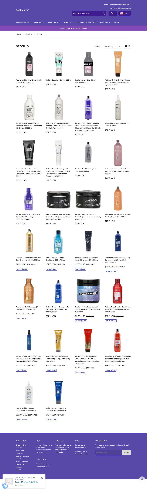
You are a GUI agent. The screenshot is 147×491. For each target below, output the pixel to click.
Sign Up (126, 453)
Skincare (38, 22)
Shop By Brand (23, 22)
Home (18, 34)
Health (18, 470)
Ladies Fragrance (85, 22)
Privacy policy (80, 445)
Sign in (112, 8)
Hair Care (104, 22)
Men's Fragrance (22, 461)
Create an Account (124, 8)
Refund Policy (80, 447)
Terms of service (81, 454)
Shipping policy (81, 451)
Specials (28, 34)
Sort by (97, 46)
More (116, 22)
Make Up (68, 22)
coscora (22, 9)
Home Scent (20, 464)
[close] (144, 28)
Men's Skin (53, 22)
